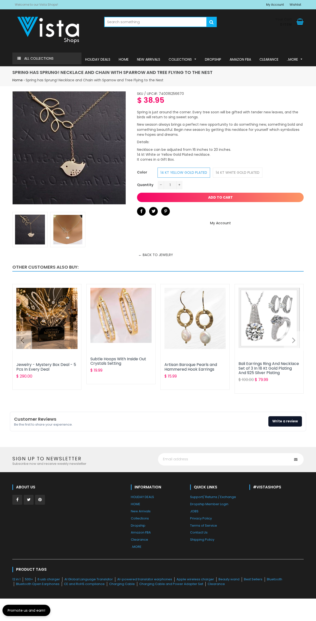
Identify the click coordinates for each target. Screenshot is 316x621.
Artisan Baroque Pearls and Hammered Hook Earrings (190, 367)
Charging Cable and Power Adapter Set (171, 584)
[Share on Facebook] (141, 211)
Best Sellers (253, 579)
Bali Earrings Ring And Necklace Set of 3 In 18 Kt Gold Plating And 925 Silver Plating (268, 368)
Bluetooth (274, 579)
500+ (29, 579)
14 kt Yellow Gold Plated (183, 172)
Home (17, 80)
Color (142, 172)
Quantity (145, 184)
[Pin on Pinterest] (165, 211)
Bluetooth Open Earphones (37, 584)
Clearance (216, 584)
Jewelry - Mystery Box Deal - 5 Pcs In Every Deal (46, 367)
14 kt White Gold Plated (237, 172)
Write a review (285, 421)
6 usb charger (49, 579)
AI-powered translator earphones (144, 579)
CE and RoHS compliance (84, 584)
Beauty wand (228, 579)
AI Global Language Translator (88, 579)
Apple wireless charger (195, 579)
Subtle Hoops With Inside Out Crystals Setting (118, 361)
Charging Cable (122, 584)
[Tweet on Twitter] (153, 211)
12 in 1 (16, 579)
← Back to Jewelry (155, 254)
